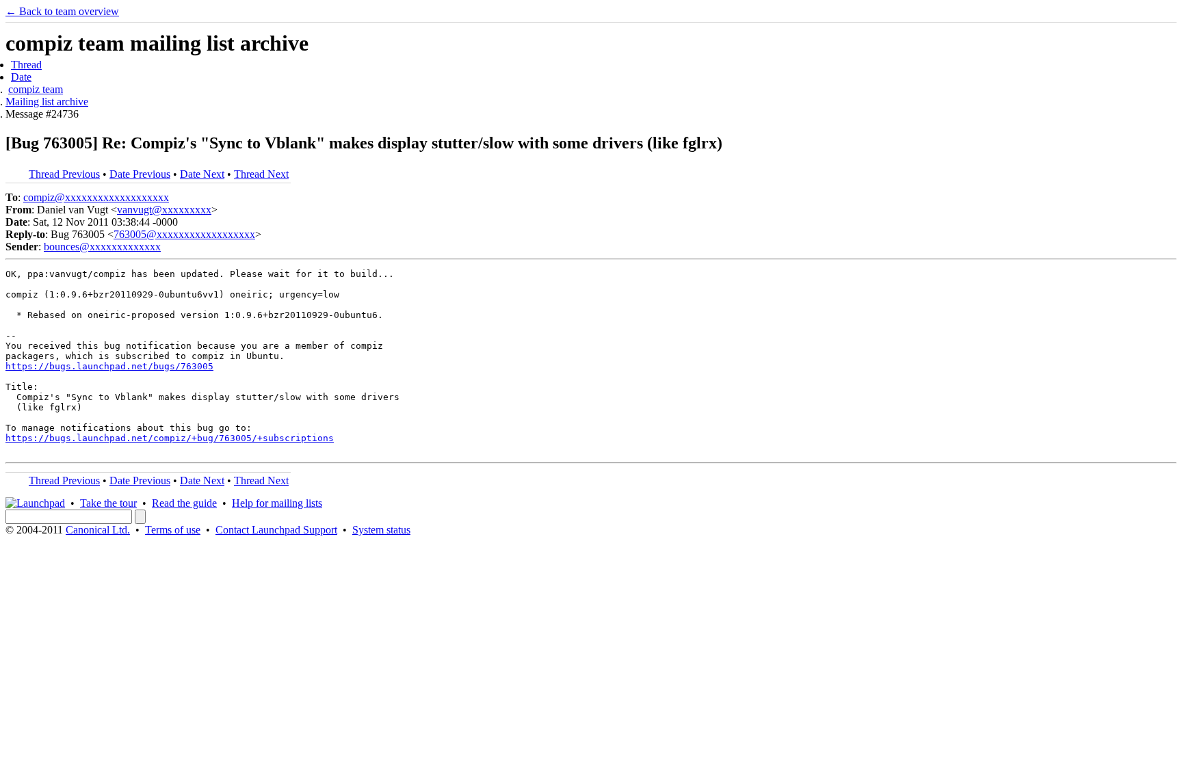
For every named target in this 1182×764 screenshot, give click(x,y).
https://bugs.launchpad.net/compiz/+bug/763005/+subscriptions (169, 438)
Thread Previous (64, 174)
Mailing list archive (46, 101)
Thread (26, 64)
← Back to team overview (62, 11)
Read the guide (184, 503)
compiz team (35, 89)
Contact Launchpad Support (276, 530)
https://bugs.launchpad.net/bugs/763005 (109, 366)
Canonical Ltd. (98, 530)
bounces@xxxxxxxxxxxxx (102, 246)
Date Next (202, 174)
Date (21, 77)
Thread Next (261, 174)
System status (381, 530)
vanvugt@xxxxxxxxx (164, 209)
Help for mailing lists (277, 503)
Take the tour (108, 503)
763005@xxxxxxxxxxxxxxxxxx (184, 234)
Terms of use (172, 530)
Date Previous (139, 174)
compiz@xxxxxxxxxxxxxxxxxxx (96, 197)
